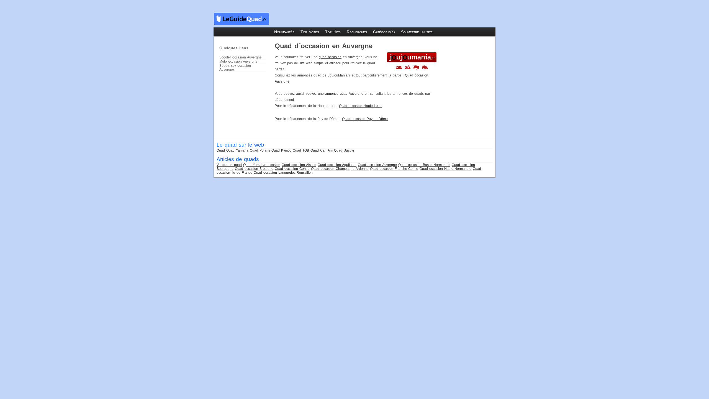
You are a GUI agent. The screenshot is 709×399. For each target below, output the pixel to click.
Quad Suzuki (344, 150)
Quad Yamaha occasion (261, 165)
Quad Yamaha (237, 150)
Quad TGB (301, 150)
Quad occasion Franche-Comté (394, 169)
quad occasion (330, 57)
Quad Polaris (260, 150)
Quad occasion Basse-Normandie (424, 165)
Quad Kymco (281, 150)
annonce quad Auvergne (344, 94)
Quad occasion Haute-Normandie (445, 169)
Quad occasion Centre (292, 169)
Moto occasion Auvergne (238, 61)
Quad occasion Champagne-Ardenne (340, 169)
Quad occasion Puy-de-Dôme (365, 119)
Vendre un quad (229, 165)
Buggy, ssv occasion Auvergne (235, 67)
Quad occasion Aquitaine (337, 165)
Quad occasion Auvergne (377, 165)
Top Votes (309, 32)
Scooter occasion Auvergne (240, 57)
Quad (221, 150)
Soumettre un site (417, 32)
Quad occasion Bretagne (254, 169)
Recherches (357, 32)
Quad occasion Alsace (299, 165)
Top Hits (333, 32)
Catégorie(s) (384, 32)
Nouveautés (284, 32)
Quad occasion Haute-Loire (360, 106)
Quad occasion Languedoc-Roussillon (283, 173)
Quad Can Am (321, 150)
